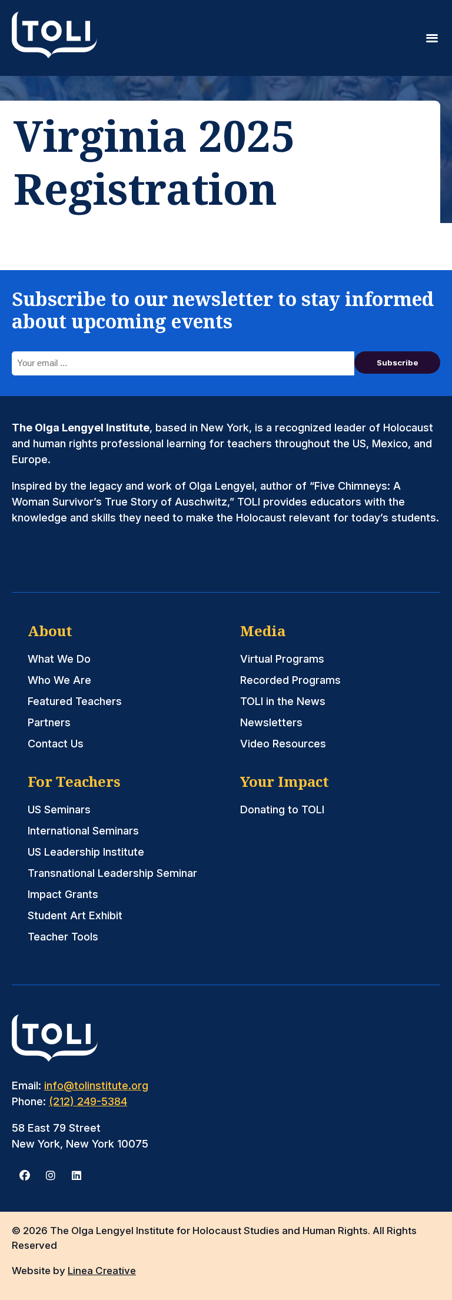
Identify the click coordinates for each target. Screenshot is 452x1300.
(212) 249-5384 (88, 1101)
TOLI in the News (282, 701)
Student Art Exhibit (75, 915)
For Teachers (74, 781)
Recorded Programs (290, 680)
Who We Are (59, 680)
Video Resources (283, 743)
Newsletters (271, 722)
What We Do (59, 659)
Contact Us (56, 743)
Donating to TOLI (282, 809)
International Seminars (83, 830)
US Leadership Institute (86, 852)
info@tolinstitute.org (96, 1085)
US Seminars (59, 809)
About (50, 630)
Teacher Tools (63, 936)
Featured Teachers (75, 701)
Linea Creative (102, 1270)
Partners (49, 722)
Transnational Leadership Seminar (112, 873)
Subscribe (397, 362)
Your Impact (284, 781)
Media (262, 630)
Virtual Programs (282, 659)
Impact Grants (63, 894)
